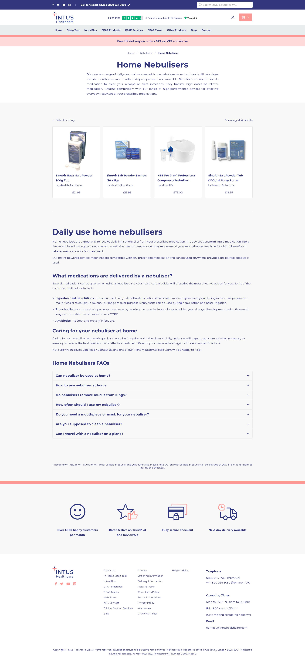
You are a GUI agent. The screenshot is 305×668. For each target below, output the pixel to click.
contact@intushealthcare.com (226, 627)
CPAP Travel (155, 30)
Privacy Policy (146, 602)
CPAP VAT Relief (147, 613)
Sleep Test (73, 30)
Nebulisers (146, 53)
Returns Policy (146, 586)
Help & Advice (180, 570)
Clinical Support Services (118, 608)
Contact (207, 30)
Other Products (176, 30)
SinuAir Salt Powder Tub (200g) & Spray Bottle (225, 180)
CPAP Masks (111, 592)
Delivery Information (150, 581)
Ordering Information (150, 575)
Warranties (144, 608)
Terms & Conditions (149, 597)
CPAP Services (134, 30)
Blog (194, 30)
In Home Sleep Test (115, 575)
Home (58, 30)
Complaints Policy (148, 592)
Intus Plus (90, 30)
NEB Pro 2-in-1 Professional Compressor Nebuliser (176, 180)
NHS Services (111, 602)
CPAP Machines (113, 586)
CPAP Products (111, 30)
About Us (109, 570)
